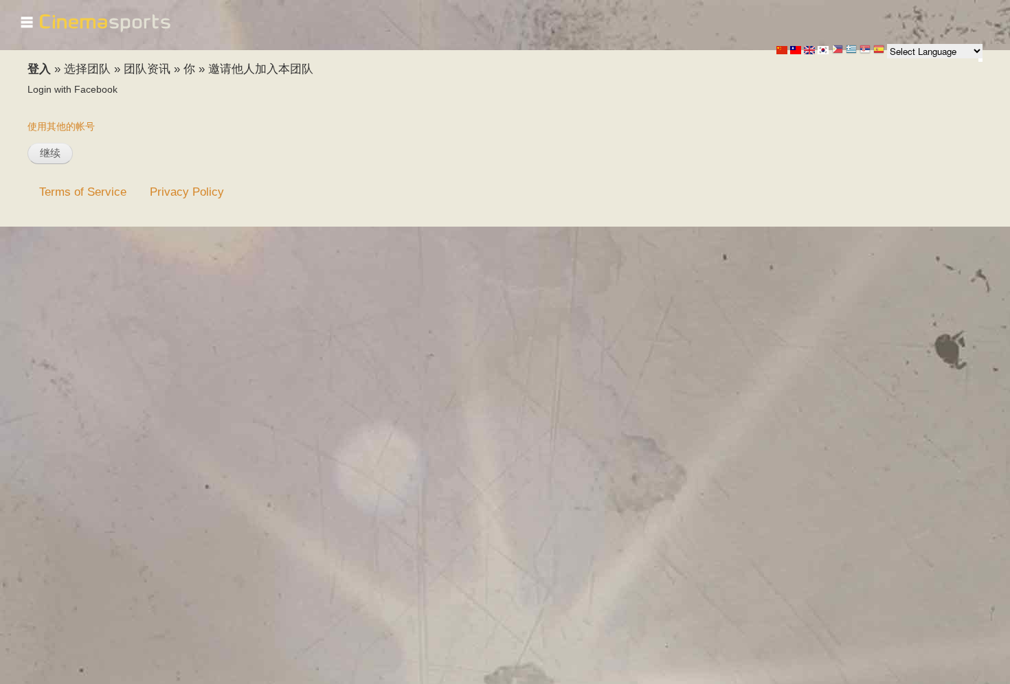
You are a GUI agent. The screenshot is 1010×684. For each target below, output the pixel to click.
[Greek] (851, 50)
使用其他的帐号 (61, 126)
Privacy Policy (187, 191)
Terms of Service (82, 191)
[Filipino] (837, 50)
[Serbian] (865, 50)
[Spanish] (878, 50)
